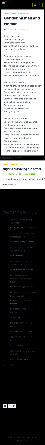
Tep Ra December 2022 (20, 13)
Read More (9, 184)
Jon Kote (9, 30)
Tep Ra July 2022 (17, 164)
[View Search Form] (40, 5)
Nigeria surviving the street (22, 169)
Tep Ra (6, 13)
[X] (10, 406)
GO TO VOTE (9, 365)
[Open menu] (34, 5)
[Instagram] (14, 406)
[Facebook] (5, 406)
